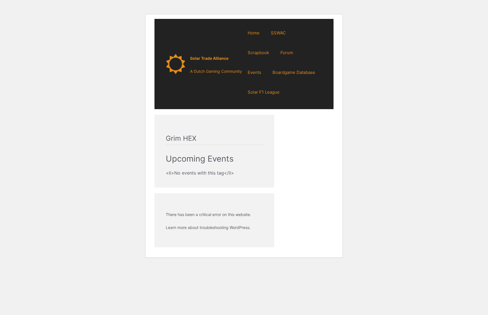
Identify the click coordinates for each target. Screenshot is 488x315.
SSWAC (278, 33)
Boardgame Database (294, 72)
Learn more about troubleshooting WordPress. (208, 227)
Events (254, 72)
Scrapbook (258, 52)
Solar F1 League (264, 92)
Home (254, 33)
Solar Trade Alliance (209, 58)
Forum (286, 52)
